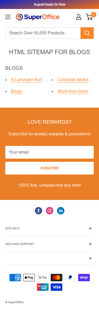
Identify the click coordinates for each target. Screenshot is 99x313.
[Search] (87, 33)
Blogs (16, 91)
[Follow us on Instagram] (49, 211)
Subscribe (49, 168)
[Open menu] (8, 17)
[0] (89, 17)
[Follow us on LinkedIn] (60, 211)
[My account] (78, 17)
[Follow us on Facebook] (38, 211)
